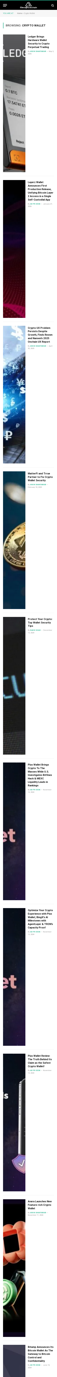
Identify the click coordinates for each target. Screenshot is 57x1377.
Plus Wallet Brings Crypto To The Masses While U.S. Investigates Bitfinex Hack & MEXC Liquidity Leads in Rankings (40, 775)
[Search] (52, 5)
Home (19, 13)
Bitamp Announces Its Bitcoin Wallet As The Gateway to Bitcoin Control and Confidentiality (41, 1353)
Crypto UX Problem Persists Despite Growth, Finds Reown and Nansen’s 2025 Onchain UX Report (40, 334)
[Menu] (5, 5)
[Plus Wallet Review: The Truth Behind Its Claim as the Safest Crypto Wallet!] (14, 1122)
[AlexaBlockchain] (28, 5)
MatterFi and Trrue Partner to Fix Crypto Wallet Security (40, 477)
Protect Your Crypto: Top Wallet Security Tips (40, 623)
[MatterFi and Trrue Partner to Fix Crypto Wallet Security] (14, 540)
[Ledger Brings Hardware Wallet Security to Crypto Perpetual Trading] (14, 103)
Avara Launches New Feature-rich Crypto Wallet (40, 1205)
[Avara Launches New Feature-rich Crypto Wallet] (14, 1268)
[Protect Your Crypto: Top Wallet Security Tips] (14, 686)
